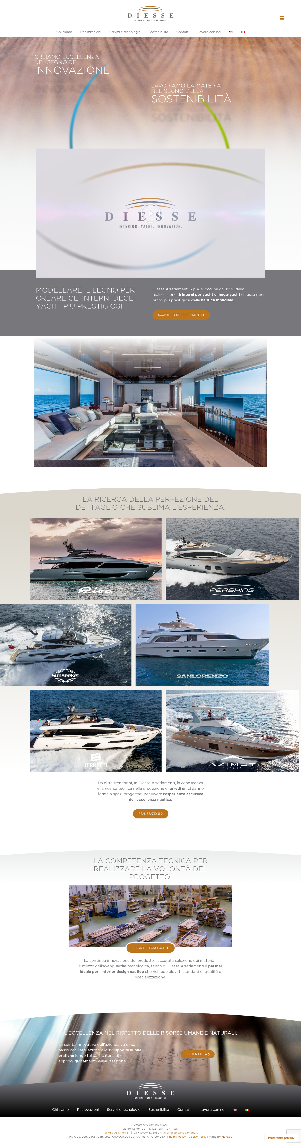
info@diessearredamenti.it (180, 1133)
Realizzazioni (90, 32)
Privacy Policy (176, 1137)
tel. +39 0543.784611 (116, 1133)
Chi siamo (64, 32)
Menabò (227, 1137)
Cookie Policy (197, 1137)
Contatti (182, 32)
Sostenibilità (158, 32)
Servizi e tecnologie (124, 32)
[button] (150, 213)
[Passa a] (231, 32)
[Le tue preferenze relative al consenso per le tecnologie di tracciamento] (281, 1138)
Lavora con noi (209, 32)
